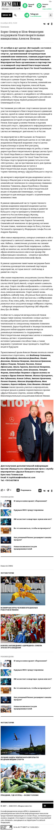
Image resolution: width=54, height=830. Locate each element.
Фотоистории (7, 573)
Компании (5, 27)
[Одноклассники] (51, 23)
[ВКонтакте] (44, 23)
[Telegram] (48, 23)
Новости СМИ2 (7, 566)
